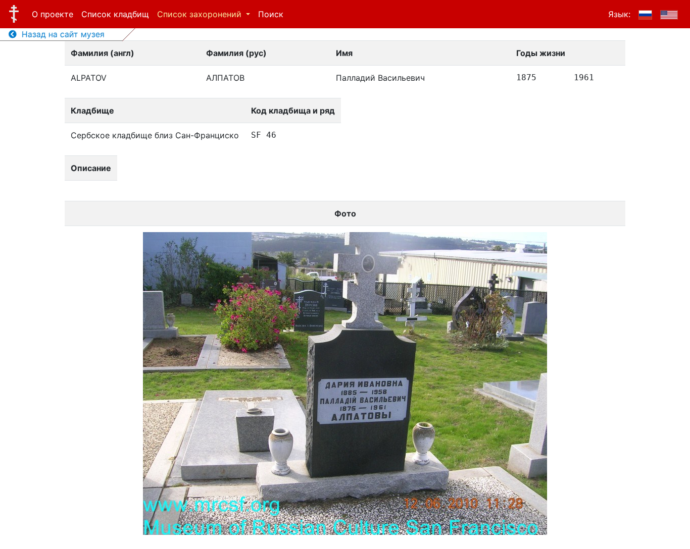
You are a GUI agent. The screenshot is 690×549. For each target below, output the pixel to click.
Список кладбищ (115, 14)
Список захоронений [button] (200, 14)
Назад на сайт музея (61, 34)
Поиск (270, 14)
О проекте (52, 14)
